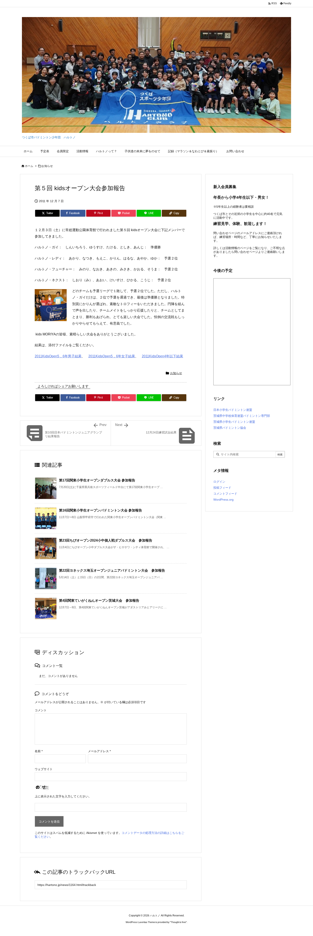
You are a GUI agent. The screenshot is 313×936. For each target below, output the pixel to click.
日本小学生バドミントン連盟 (232, 409)
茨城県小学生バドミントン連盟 (234, 421)
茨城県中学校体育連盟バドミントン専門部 (241, 415)
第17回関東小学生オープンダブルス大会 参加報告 (97, 480)
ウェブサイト (44, 769)
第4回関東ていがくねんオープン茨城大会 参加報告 (99, 600)
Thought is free (178, 922)
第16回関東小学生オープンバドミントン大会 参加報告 (100, 510)
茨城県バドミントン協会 (229, 427)
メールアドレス (99, 751)
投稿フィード (222, 487)
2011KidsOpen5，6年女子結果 (111, 356)
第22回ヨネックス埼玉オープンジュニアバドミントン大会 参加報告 (112, 570)
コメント (41, 710)
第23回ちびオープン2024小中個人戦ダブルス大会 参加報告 (105, 540)
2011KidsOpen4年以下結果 (162, 356)
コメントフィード (225, 493)
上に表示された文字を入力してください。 (63, 796)
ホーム (29, 166)
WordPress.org (223, 499)
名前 (39, 751)
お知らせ (47, 166)
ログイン (219, 481)
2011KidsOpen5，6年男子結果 (58, 356)
